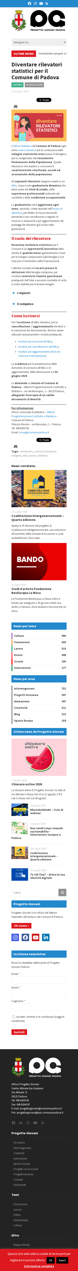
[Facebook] (25, 937)
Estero (18, 655)
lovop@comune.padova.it (34, 432)
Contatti (18, 1179)
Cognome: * (18, 1001)
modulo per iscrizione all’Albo (35, 341)
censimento (26, 451)
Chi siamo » (21, 925)
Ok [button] (50, 1260)
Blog (17, 714)
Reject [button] (62, 1260)
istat (25, 455)
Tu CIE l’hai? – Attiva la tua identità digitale (47, 876)
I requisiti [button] (23, 293)
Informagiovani (24, 688)
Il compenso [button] (25, 304)
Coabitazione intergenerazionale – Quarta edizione (37, 518)
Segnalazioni (34, 84)
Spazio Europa (23, 720)
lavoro (32, 455)
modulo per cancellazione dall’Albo (38, 346)
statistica (43, 455)
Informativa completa (39, 1266)
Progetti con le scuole (26, 1169)
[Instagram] (15, 937)
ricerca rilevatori (27, 150)
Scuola (18, 661)
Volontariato (22, 668)
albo (14, 185)
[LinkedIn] (46, 937)
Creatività (20, 708)
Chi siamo (19, 1142)
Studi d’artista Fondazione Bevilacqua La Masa (31, 591)
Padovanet (20, 1185)
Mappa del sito (22, 1245)
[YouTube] (35, 937)
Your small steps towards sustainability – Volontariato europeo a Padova (37, 833)
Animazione (22, 701)
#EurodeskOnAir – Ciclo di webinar (46, 811)
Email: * (15, 974)
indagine (16, 455)
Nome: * (16, 987)
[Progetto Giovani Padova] (38, 29)
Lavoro (17, 84)
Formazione (22, 642)
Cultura (19, 636)
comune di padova (45, 451)
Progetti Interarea (26, 695)
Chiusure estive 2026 (26, 784)
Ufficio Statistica (22, 146)
